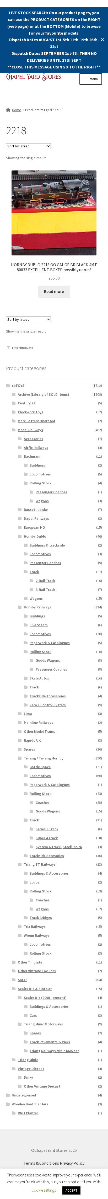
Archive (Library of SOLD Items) (43, 394)
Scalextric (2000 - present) (45, 997)
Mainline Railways (38, 722)
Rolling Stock (40, 483)
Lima (28, 713)
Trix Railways (35, 926)
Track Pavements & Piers (50, 1042)
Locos (34, 882)
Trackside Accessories (48, 696)
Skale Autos (39, 678)
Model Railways (30, 429)
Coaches (43, 802)
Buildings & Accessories (49, 873)
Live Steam (39, 625)
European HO (34, 527)
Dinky (28, 1077)
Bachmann (32, 456)
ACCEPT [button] (71, 1190)
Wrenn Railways (37, 935)
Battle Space (40, 766)
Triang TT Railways (40, 864)
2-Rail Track (45, 580)
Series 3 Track (47, 829)
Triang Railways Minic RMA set (54, 1050)
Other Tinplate (30, 962)
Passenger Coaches (51, 492)
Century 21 (26, 403)
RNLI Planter (28, 1113)
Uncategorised (24, 1095)
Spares (29, 749)
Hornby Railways (37, 607)
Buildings (37, 465)
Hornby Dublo (35, 536)
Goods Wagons (48, 660)
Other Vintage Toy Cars (37, 970)
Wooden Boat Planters (30, 1104)
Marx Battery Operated (36, 421)
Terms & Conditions (41, 1163)
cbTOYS (18, 385)
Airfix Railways (36, 447)
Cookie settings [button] (43, 1190)
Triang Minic (28, 1059)
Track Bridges (41, 917)
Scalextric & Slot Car (35, 988)
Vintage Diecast (31, 1068)
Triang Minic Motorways (43, 1024)
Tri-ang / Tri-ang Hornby (43, 758)
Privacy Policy (72, 1163)
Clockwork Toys (30, 412)
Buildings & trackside (47, 545)
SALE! (22, 979)
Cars (33, 1015)
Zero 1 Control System (48, 705)
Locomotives (40, 474)
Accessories (33, 438)
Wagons (42, 501)
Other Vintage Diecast (42, 1086)
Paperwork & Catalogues (50, 642)
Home (16, 110)
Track (34, 571)
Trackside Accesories (47, 855)
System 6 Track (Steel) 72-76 (59, 846)
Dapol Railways (36, 518)
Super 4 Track (47, 838)
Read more (54, 291)
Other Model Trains (39, 731)
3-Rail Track (45, 589)
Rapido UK (32, 740)
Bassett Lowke (36, 509)
